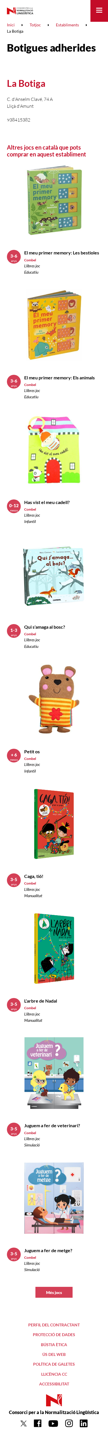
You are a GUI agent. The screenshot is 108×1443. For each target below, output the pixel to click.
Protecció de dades (54, 1334)
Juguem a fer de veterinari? (52, 1125)
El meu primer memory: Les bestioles (61, 252)
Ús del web (54, 1354)
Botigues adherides (51, 47)
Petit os (32, 751)
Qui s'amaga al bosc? (44, 627)
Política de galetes (54, 1364)
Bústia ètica (54, 1344)
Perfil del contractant (54, 1324)
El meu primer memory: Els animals (59, 377)
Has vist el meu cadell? (47, 502)
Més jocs (54, 1292)
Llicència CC (54, 1374)
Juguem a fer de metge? (48, 1250)
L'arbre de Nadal (40, 1000)
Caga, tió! (33, 876)
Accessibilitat (54, 1383)
